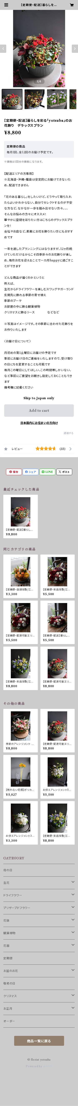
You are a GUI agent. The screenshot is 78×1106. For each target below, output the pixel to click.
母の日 (7, 870)
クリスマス (10, 996)
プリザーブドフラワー (17, 908)
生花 (6, 883)
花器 (6, 946)
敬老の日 (9, 983)
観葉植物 (9, 933)
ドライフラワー (12, 895)
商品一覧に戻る (39, 1041)
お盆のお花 (10, 971)
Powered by (34, 1066)
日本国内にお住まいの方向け (39, 423)
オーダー (9, 1021)
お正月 (7, 1008)
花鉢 (6, 920)
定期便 (7, 958)
